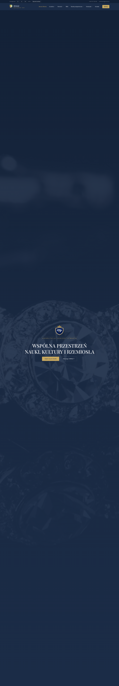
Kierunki (60, 6)
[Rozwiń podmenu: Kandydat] (92, 6)
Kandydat (88, 6)
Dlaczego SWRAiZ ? (68, 358)
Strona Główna (43, 6)
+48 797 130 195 (93, 1)
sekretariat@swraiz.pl (104, 1)
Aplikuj (106, 6)
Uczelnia (51, 6)
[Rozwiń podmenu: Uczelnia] (54, 6)
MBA (67, 6)
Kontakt (97, 6)
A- (18, 1)
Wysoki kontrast (36, 1)
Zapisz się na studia (51, 358)
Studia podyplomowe (76, 6)
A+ (25, 1)
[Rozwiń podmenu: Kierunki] (62, 6)
